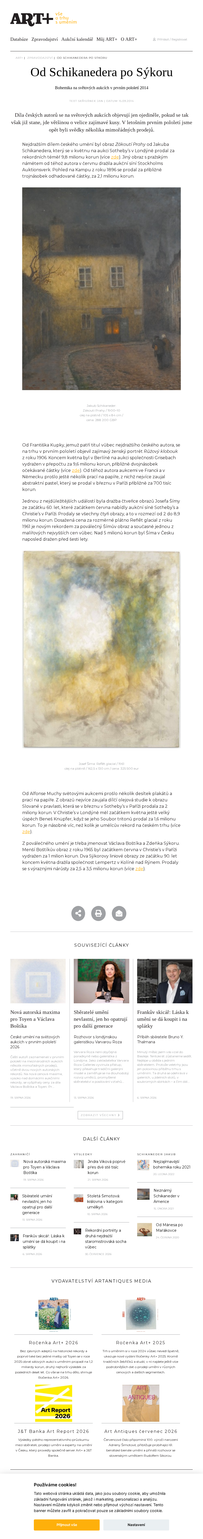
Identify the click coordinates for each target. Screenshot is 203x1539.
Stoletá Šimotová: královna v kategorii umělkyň (105, 1201)
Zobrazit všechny (99, 1115)
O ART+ (129, 39)
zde (115, 157)
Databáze (19, 39)
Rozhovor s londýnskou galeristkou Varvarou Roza (98, 1039)
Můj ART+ (106, 39)
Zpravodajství (44, 39)
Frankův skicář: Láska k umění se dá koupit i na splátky (163, 1019)
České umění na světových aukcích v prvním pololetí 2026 (35, 1042)
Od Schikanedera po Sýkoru (82, 58)
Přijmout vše (67, 1525)
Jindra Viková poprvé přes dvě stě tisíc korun (107, 1167)
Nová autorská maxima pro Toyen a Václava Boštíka (35, 1019)
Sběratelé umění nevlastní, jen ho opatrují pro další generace (100, 1019)
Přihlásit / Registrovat (171, 39)
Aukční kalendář (77, 39)
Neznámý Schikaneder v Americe (166, 1196)
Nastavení (136, 1525)
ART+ (19, 58)
